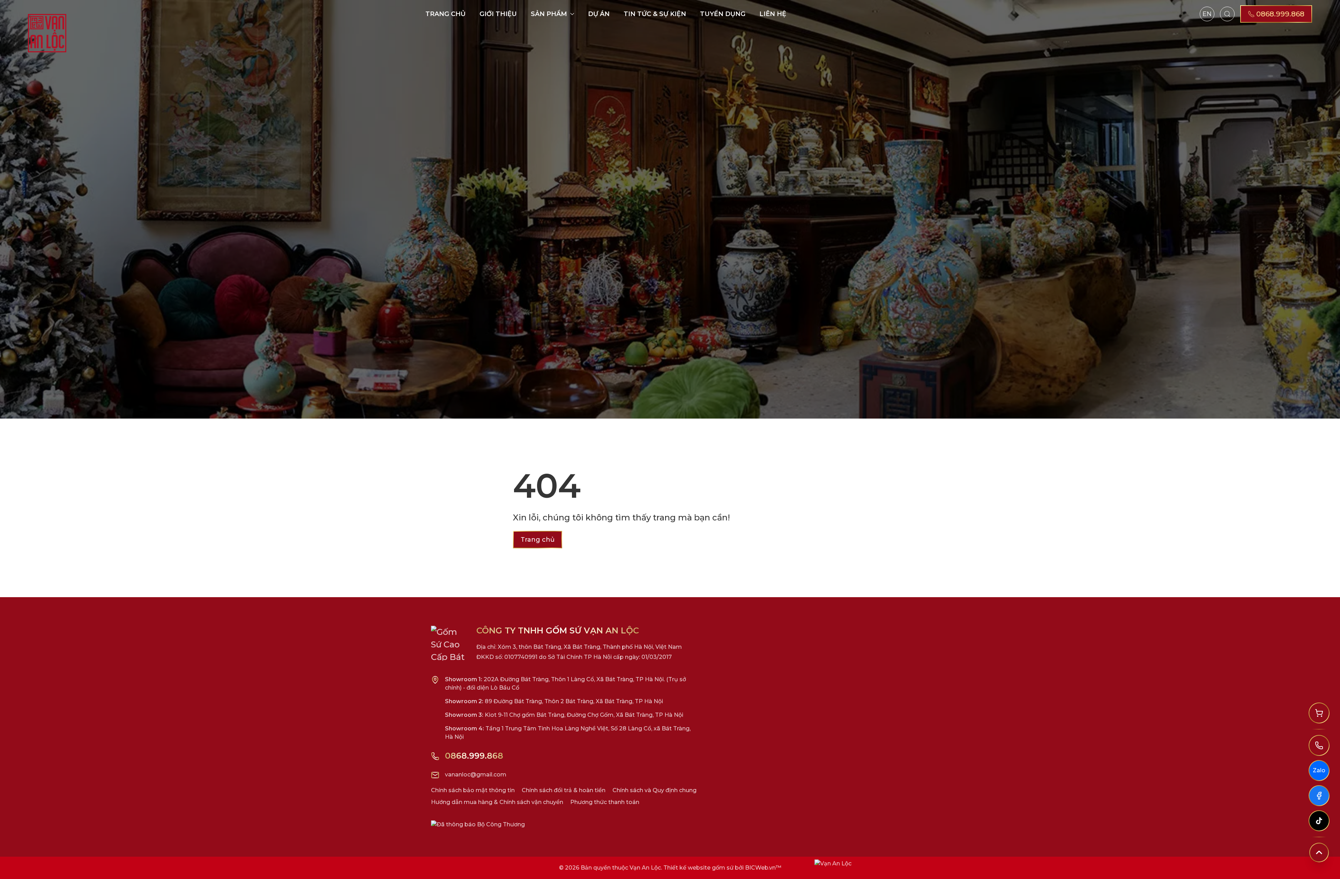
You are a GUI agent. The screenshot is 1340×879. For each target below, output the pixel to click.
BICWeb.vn (760, 867)
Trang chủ (445, 14)
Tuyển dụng (722, 14)
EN (1207, 14)
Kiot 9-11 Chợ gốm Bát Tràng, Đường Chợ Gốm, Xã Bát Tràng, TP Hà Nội (564, 715)
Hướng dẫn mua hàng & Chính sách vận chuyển (497, 802)
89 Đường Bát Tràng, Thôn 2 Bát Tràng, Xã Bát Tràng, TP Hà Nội (554, 701)
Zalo (1319, 770)
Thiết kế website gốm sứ (698, 867)
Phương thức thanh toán (604, 802)
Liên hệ (772, 14)
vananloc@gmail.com (475, 774)
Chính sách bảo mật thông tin (473, 790)
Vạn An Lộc (645, 867)
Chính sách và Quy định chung (654, 790)
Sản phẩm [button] (549, 14)
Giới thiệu (498, 14)
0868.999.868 (474, 756)
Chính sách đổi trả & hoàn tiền (563, 790)
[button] (1227, 14)
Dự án (599, 14)
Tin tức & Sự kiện (655, 14)
